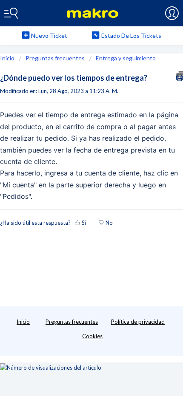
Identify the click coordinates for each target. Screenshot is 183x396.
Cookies (92, 336)
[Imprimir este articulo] (179, 75)
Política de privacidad (138, 321)
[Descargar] (76, 191)
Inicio (8, 58)
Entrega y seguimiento (126, 58)
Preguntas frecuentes (55, 58)
